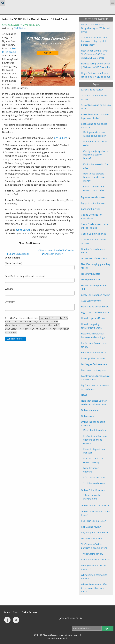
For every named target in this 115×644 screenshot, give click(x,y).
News (84, 394)
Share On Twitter (53, 253)
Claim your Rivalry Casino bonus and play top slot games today (94, 41)
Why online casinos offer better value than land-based (94, 588)
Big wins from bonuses (93, 197)
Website (9, 288)
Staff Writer (20, 28)
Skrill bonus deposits (94, 483)
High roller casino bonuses (95, 312)
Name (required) (13, 263)
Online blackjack (89, 410)
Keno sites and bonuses (93, 352)
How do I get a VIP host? (94, 318)
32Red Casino (23, 229)
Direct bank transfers (94, 430)
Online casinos (88, 416)
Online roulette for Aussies (95, 505)
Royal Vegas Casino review (95, 532)
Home (7, 612)
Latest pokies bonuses (93, 358)
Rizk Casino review (91, 526)
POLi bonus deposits (94, 477)
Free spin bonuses (90, 279)
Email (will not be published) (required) (25, 276)
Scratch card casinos (91, 538)
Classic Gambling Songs (93, 233)
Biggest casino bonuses (93, 203)
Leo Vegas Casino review (94, 364)
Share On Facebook (18, 253)
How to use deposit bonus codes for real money (94, 177)
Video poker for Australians (95, 559)
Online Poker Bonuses (93, 490)
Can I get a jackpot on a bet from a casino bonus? (95, 155)
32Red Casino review (92, 89)
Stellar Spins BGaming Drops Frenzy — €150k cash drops (95, 28)
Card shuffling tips (90, 208)
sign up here (60, 137)
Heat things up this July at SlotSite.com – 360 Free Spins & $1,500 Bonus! (94, 54)
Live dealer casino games (94, 370)
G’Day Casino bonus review (95, 294)
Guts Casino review (91, 300)
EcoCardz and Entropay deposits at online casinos (95, 439)
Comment (10, 301)
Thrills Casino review (92, 553)
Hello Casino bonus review (95, 306)
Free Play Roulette (90, 273)
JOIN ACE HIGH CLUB (71, 618)
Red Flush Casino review (93, 520)
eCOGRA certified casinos (94, 258)
